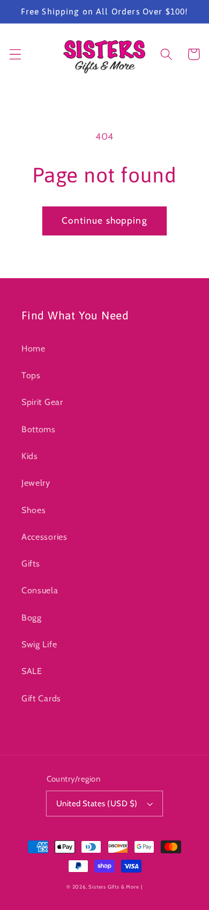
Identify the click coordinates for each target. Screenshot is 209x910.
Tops (31, 375)
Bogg (31, 617)
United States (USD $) (97, 803)
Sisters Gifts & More (113, 887)
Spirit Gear (42, 401)
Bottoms (38, 429)
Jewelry (35, 482)
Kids (29, 455)
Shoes (33, 509)
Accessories (44, 536)
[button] (15, 54)
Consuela (39, 590)
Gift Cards (41, 698)
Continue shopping (104, 220)
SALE (31, 671)
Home (33, 348)
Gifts (30, 563)
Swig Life (39, 644)
